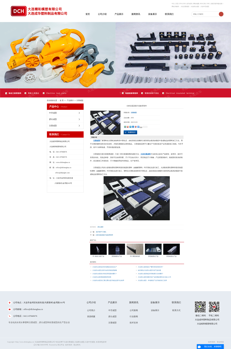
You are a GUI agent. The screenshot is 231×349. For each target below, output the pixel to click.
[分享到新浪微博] (127, 126)
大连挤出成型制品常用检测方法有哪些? (150, 274)
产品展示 (119, 14)
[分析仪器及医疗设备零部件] (105, 123)
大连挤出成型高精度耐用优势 (101, 277)
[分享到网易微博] (135, 126)
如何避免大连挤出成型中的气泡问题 (149, 270)
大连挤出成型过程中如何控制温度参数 (104, 270)
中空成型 (53, 113)
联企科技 (220, 342)
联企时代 (77, 345)
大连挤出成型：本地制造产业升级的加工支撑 (152, 280)
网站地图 (196, 3)
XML (208, 3)
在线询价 (130, 132)
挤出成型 (53, 119)
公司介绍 (102, 14)
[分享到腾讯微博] (130, 126)
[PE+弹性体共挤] (135, 249)
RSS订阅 (203, 3)
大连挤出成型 (195, 6)
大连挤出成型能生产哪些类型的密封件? (150, 267)
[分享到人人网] (133, 126)
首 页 (62, 100)
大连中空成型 (204, 6)
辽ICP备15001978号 (41, 345)
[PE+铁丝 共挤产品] (98, 249)
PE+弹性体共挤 (135, 256)
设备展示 (152, 14)
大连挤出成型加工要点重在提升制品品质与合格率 (108, 280)
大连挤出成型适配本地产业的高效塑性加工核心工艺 (154, 277)
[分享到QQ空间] (125, 126)
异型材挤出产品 (117, 256)
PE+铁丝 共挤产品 (98, 256)
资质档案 (91, 316)
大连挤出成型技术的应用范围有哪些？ (104, 274)
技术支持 (134, 323)
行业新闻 (134, 316)
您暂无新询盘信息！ (217, 3)
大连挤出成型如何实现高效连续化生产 (104, 267)
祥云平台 (61, 345)
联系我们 (169, 14)
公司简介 (91, 310)
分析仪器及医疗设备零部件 (104, 235)
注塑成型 (80, 100)
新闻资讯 (136, 14)
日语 (177, 3)
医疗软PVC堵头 (101, 232)
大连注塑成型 (185, 6)
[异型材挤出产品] (116, 249)
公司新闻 (134, 310)
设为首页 (189, 3)
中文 (173, 3)
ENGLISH (182, 3)
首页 (88, 14)
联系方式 (176, 310)
